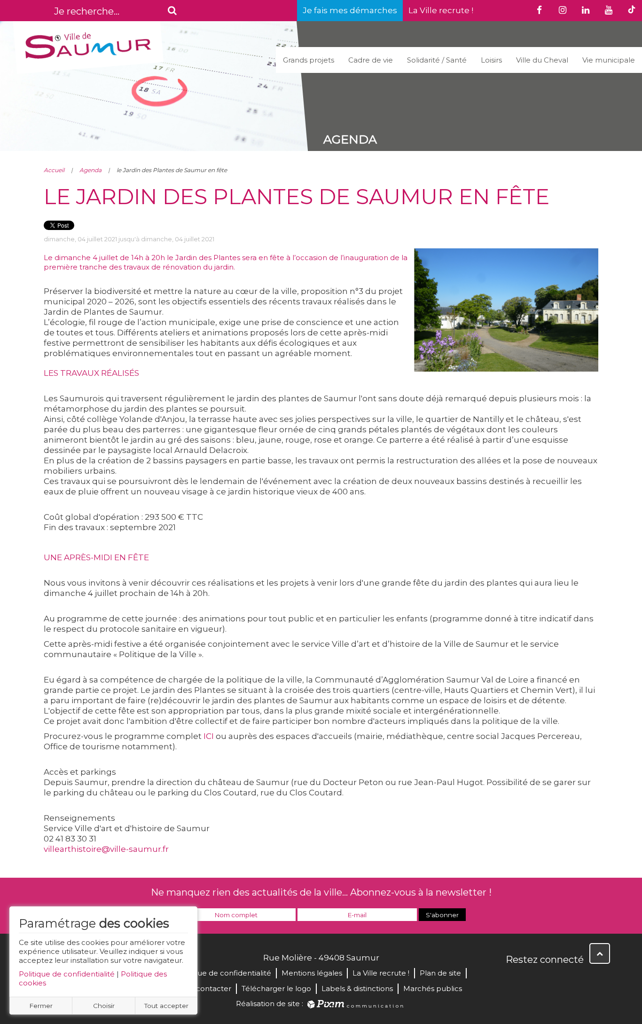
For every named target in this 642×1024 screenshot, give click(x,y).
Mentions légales (312, 972)
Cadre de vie (370, 60)
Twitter (534, 979)
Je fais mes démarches (350, 10)
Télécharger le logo (276, 988)
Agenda (90, 170)
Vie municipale (608, 60)
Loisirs (491, 60)
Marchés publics (432, 988)
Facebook (513, 979)
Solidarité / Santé (437, 60)
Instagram (575, 979)
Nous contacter (203, 988)
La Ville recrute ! (440, 10)
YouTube (555, 979)
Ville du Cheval (542, 60)
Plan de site (440, 972)
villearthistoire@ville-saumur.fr (106, 849)
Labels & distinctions (357, 988)
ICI (208, 736)
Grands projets (308, 60)
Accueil (54, 170)
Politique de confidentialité (67, 973)
